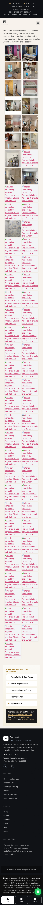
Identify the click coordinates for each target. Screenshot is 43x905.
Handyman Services (11, 779)
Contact (6, 831)
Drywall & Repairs (10, 794)
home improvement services (20, 714)
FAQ (5, 827)
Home (5, 812)
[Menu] (38, 23)
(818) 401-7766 (28, 720)
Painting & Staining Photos (21, 690)
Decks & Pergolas (10, 798)
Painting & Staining (10, 787)
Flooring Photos (17, 697)
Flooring (6, 790)
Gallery (6, 816)
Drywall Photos (16, 703)
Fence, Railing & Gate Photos (22, 677)
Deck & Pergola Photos (19, 684)
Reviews (6, 819)
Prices (5, 823)
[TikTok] (12, 766)
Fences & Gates (9, 783)
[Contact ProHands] (38, 891)
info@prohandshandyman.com (15, 758)
